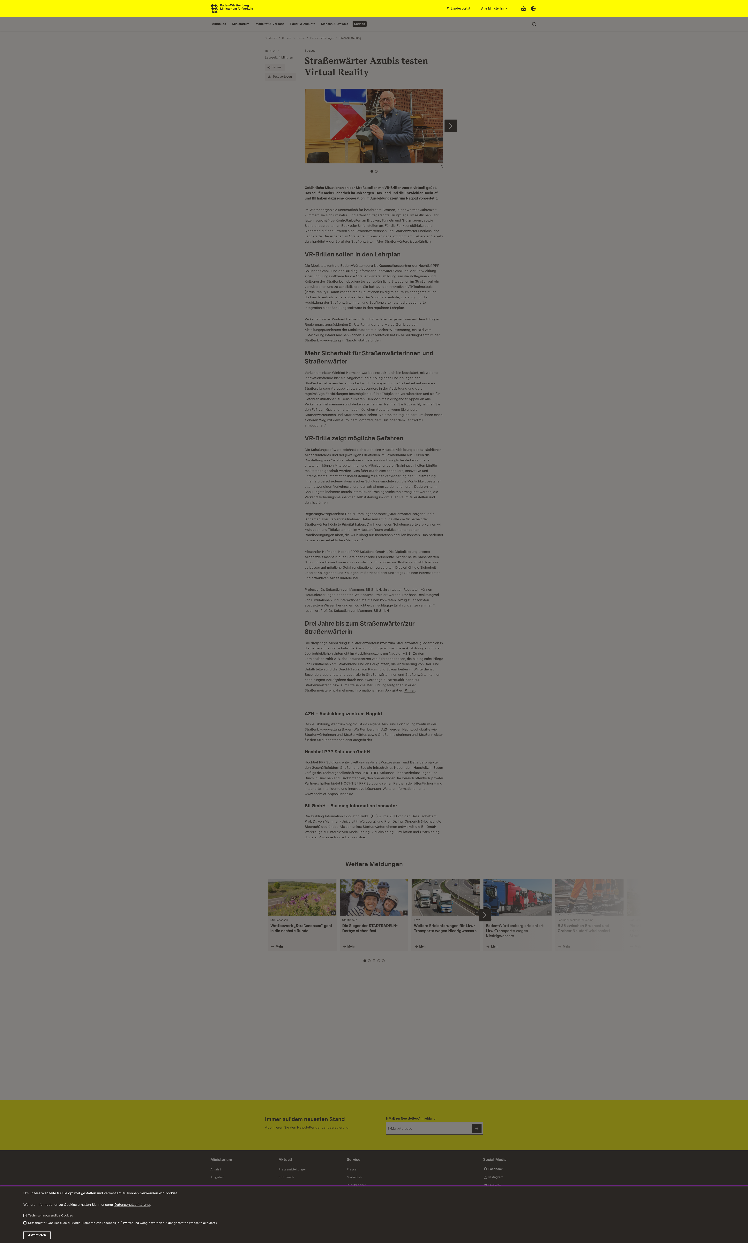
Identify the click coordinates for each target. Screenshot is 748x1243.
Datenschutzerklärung (132, 1204)
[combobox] (495, 8)
